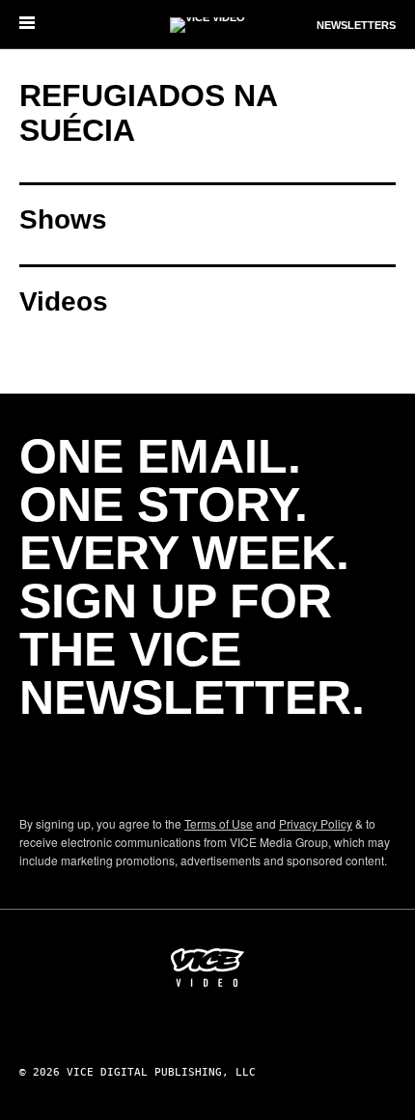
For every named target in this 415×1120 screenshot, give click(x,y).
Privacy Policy (315, 823)
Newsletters (356, 25)
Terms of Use (218, 823)
